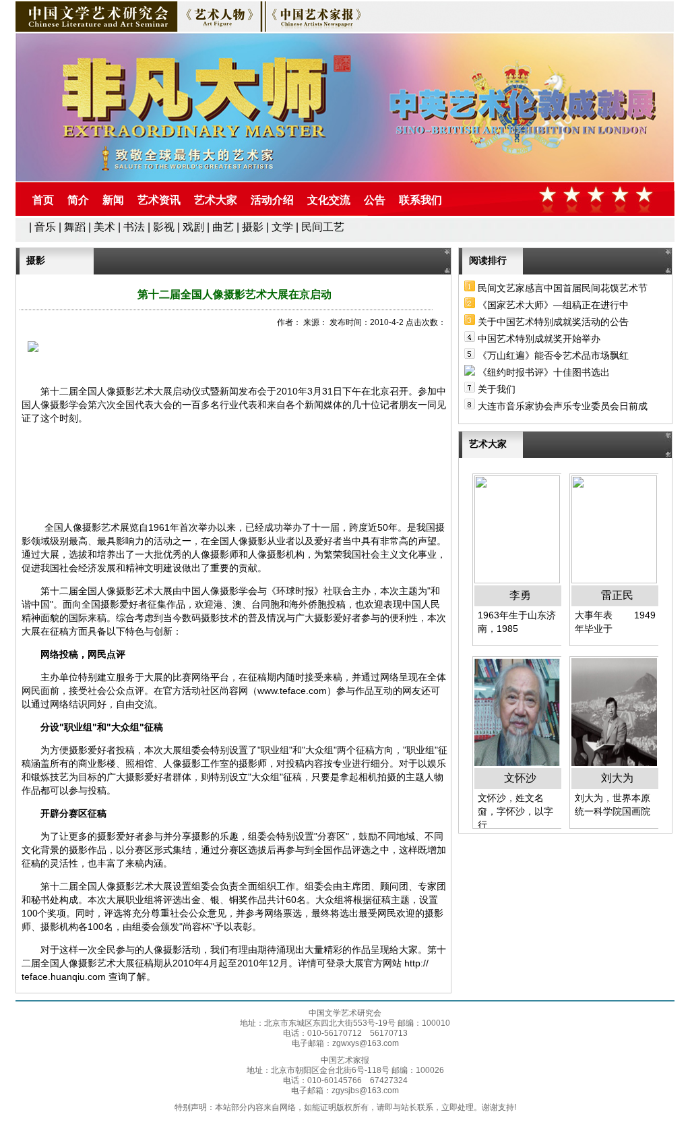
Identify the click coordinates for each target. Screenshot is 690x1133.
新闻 (113, 200)
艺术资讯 (159, 200)
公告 (374, 200)
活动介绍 (272, 200)
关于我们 (496, 389)
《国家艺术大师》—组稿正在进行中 (553, 304)
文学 (282, 227)
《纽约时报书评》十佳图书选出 (544, 372)
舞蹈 (75, 227)
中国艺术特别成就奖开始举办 (539, 338)
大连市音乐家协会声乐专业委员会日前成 (563, 406)
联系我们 (420, 200)
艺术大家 (215, 200)
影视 (164, 227)
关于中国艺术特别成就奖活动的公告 (553, 321)
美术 (104, 227)
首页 (43, 200)
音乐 (45, 227)
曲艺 (223, 227)
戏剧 (193, 227)
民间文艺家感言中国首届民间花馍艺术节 (563, 288)
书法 (134, 227)
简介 (78, 200)
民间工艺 (322, 227)
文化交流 (328, 200)
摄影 (252, 227)
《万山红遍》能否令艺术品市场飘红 (553, 355)
